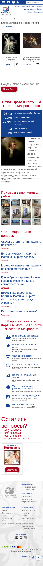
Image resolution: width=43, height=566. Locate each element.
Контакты (39, 6)
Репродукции (26, 513)
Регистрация (38, 12)
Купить (8, 65)
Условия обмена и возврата (11, 523)
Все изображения (28, 523)
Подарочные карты (28, 529)
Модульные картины (28, 510)
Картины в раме (27, 521)
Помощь (17, 6)
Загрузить (12, 470)
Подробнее (9, 89)
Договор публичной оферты (31, 549)
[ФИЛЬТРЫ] (3, 27)
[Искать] (41, 2)
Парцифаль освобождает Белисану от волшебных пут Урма (31, 59)
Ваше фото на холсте (29, 518)
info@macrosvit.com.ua (16, 438)
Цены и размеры (30, 9)
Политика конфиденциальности (21, 551)
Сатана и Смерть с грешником (11, 58)
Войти (30, 12)
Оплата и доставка (28, 6)
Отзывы (40, 9)
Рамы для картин (27, 526)
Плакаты (24, 515)
